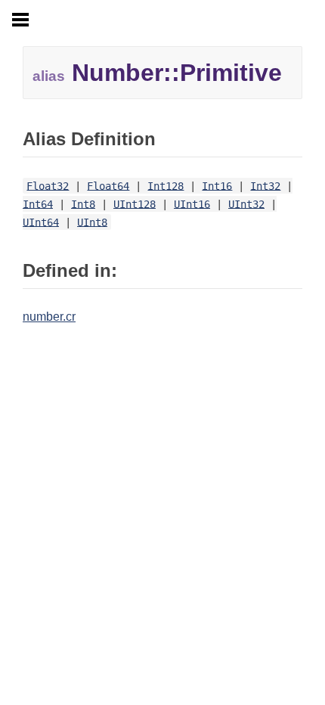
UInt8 (92, 222)
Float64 (108, 185)
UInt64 (41, 222)
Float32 (47, 185)
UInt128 (134, 203)
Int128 (165, 185)
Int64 (38, 203)
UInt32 (246, 203)
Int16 (217, 185)
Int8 (83, 203)
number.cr (49, 316)
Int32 (265, 185)
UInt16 (192, 203)
